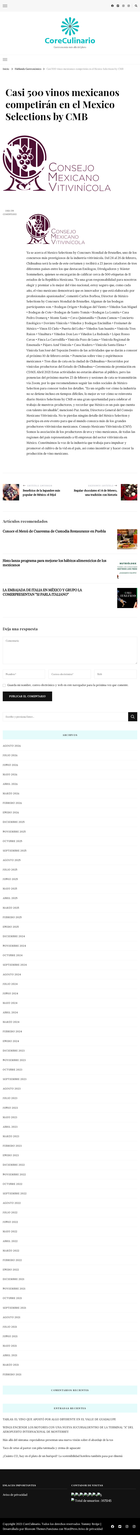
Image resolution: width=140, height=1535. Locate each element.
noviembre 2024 (14, 945)
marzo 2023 (11, 1136)
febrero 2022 (12, 1260)
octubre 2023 (12, 1069)
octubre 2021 (12, 1298)
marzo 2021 (11, 1364)
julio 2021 (10, 1326)
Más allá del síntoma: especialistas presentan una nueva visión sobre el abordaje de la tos (58, 1440)
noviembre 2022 (14, 1174)
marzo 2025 (11, 907)
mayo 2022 (10, 1231)
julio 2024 (10, 984)
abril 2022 (10, 1241)
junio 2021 (10, 1336)
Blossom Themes (35, 1529)
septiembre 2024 (15, 964)
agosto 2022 (12, 1203)
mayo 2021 (10, 1345)
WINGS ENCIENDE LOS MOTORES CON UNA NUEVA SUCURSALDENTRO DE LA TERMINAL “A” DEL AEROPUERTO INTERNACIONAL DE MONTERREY (68, 1429)
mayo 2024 (10, 1003)
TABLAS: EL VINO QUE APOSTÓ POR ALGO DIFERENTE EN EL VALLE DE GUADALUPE (59, 1419)
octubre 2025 (12, 841)
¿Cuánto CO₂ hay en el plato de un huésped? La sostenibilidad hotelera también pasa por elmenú (62, 1456)
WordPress (70, 1529)
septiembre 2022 (15, 1193)
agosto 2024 (12, 974)
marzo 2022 (11, 1250)
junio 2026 (10, 765)
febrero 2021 (12, 1374)
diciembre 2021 (13, 1279)
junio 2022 (10, 1222)
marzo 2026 (11, 793)
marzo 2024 (11, 1022)
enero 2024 (11, 1041)
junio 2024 (10, 993)
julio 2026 (10, 755)
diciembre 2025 (14, 822)
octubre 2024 (13, 955)
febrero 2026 (12, 803)
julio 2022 (10, 1212)
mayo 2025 (10, 888)
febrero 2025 (12, 917)
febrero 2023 (12, 1145)
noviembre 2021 (14, 1288)
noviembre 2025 (14, 831)
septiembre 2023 (15, 1079)
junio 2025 (10, 879)
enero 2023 (11, 1155)
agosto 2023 (12, 1088)
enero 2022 (11, 1269)
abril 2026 (10, 784)
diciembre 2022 (14, 1164)
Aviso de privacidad (15, 1494)
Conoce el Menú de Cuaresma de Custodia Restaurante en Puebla (54, 531)
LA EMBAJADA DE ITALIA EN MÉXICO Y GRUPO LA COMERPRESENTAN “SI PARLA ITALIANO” (42, 592)
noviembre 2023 (14, 1060)
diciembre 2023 (14, 1050)
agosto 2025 (12, 860)
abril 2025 (10, 898)
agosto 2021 (11, 1317)
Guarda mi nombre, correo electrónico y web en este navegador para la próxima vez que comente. (67, 685)
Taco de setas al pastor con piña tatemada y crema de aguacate (42, 1448)
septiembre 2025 (15, 850)
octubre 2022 (12, 1184)
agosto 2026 (12, 745)
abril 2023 (10, 1126)
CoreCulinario (70, 40)
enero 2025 (11, 926)
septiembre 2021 (14, 1307)
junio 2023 (10, 1107)
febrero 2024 (12, 1031)
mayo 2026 (10, 774)
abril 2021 (10, 1355)
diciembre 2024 (14, 936)
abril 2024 (10, 1012)
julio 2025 (10, 869)
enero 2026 (11, 812)
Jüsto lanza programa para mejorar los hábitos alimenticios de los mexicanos (54, 562)
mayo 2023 (10, 1117)
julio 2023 (10, 1098)
